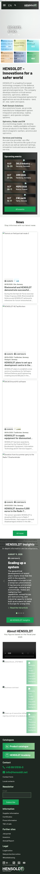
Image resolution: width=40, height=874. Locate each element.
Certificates (7, 817)
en (10, 5)
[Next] (36, 581)
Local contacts (8, 781)
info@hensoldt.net (17, 772)
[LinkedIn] (4, 863)
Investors (6, 837)
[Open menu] (4, 5)
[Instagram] (19, 863)
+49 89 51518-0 (14, 767)
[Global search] (15, 5)
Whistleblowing (9, 857)
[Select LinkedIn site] (8, 863)
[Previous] (4, 581)
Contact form (8, 777)
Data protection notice (11, 854)
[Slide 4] (23, 613)
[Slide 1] (16, 613)
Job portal (7, 834)
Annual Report (8, 841)
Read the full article (19, 608)
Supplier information (11, 813)
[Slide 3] (21, 613)
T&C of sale (7, 824)
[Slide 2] (19, 613)
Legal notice (7, 850)
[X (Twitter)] (14, 863)
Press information (10, 820)
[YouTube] (24, 863)
